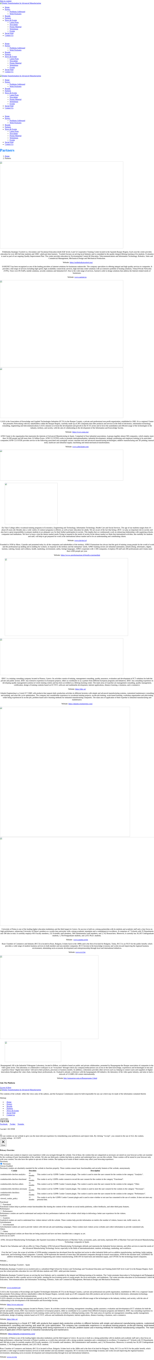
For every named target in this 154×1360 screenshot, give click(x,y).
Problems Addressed (17, 12)
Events (12, 31)
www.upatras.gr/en (81, 940)
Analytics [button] (3, 1216)
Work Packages (15, 14)
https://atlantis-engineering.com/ (80, 704)
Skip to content (5, 1)
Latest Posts (14, 22)
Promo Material (15, 27)
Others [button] (2, 1229)
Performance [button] (5, 1209)
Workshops (14, 29)
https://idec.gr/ (80, 689)
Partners (8, 18)
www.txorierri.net (13, 1288)
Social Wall (9, 33)
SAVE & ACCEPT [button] (7, 1236)
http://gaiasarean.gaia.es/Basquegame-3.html (80, 1078)
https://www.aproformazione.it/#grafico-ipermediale (80, 555)
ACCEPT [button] (17, 1138)
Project (7, 9)
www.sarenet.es (80, 277)
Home (7, 7)
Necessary (7, 1164)
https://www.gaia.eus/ (80, 432)
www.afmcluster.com (80, 447)
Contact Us (9, 35)
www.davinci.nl (80, 540)
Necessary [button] (4, 1161)
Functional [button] (4, 1202)
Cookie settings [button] (6, 1138)
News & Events (11, 20)
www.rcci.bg (80, 952)
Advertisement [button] (5, 1222)
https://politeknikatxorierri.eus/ (81, 262)
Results (7, 16)
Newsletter (14, 25)
